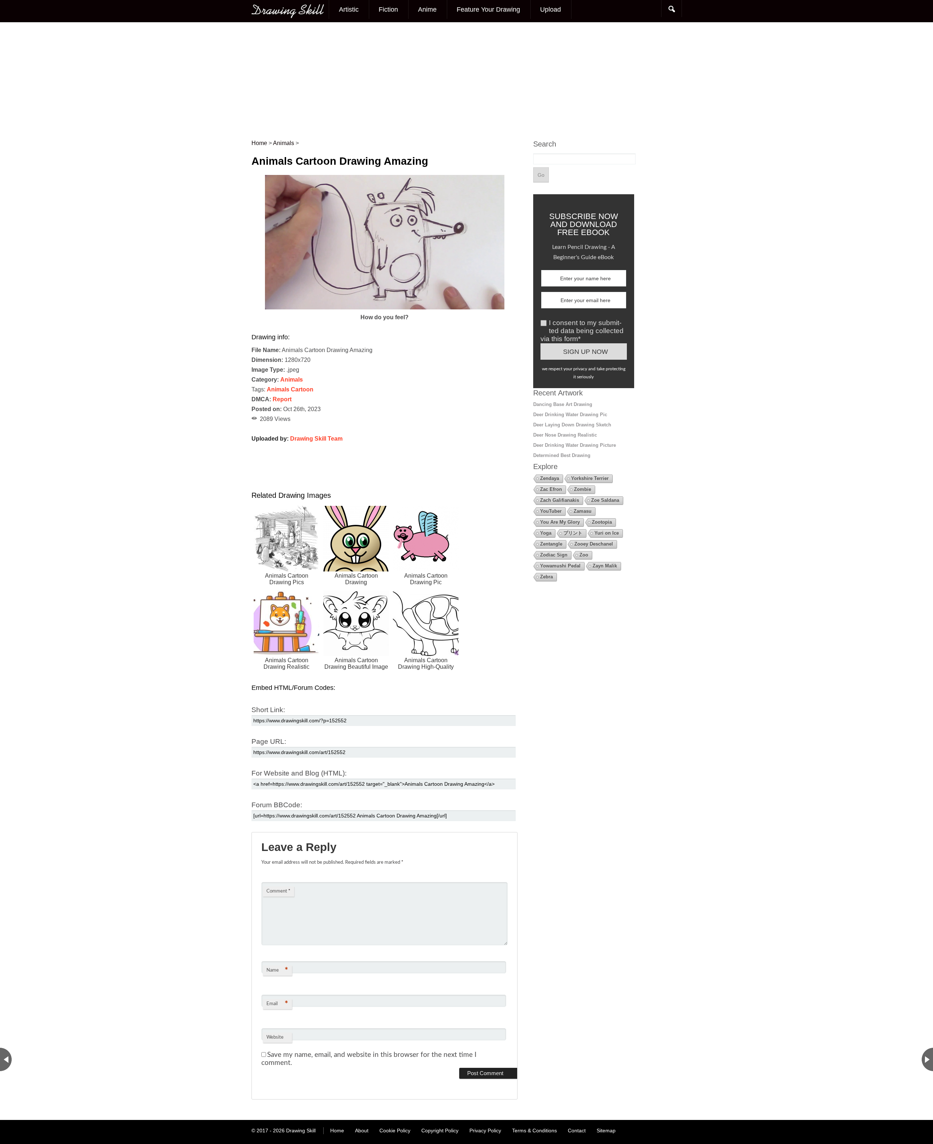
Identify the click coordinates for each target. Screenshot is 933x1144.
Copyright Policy (439, 1130)
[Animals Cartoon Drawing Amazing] (384, 307)
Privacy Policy (485, 1130)
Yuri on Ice (606, 533)
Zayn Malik (605, 566)
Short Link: (268, 710)
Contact (577, 1130)
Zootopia (602, 522)
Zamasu (583, 511)
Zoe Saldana (605, 500)
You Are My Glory (560, 522)
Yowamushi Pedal (560, 566)
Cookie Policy (394, 1130)
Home (337, 1130)
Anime (427, 9)
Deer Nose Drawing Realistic (565, 435)
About (361, 1130)
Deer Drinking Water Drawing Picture (574, 445)
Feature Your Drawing (488, 9)
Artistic (349, 9)
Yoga (545, 533)
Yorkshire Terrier (590, 478)
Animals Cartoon (290, 389)
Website (275, 1037)
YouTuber (551, 511)
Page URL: (268, 741)
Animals (291, 379)
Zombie (582, 489)
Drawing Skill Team (316, 439)
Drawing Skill (301, 1130)
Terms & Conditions (534, 1130)
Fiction (388, 9)
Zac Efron (551, 489)
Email (277, 1004)
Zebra (546, 576)
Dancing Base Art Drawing (562, 404)
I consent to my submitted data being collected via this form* (582, 331)
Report (282, 399)
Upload (550, 9)
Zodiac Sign (553, 555)
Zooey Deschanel (593, 544)
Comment (278, 891)
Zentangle (551, 544)
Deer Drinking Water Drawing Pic (570, 414)
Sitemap (606, 1130)
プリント (572, 533)
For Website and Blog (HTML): (299, 773)
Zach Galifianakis (559, 500)
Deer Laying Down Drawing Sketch (572, 424)
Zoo (583, 555)
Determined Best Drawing (561, 455)
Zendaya (549, 478)
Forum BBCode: (276, 805)
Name (277, 971)
